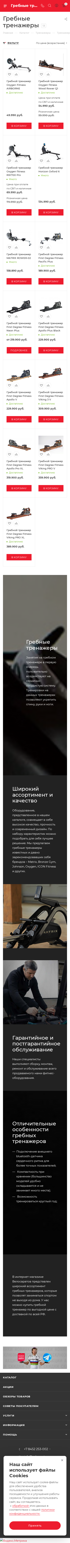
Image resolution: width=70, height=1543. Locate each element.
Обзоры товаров (16, 1396)
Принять (35, 1525)
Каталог (10, 1377)
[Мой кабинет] (56, 6)
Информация (14, 1425)
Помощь (10, 1434)
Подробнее (18, 350)
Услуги (8, 1415)
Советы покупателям (20, 1405)
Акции (8, 1386)
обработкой (20, 1505)
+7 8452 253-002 (36, 1449)
